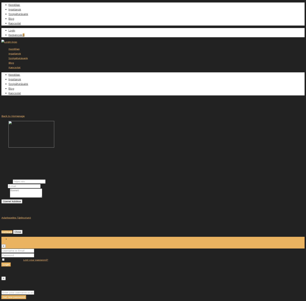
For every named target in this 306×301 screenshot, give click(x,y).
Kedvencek (16, 35)
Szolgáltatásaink (18, 14)
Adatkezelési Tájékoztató (16, 217)
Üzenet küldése (12, 201)
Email (4, 186)
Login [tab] (11, 239)
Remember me (14, 259)
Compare (6, 231)
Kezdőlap (14, 4)
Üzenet (5, 196)
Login (11, 30)
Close (18, 231)
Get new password (14, 297)
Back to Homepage (13, 116)
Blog (11, 18)
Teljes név (7, 181)
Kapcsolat (14, 23)
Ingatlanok (14, 9)
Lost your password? (35, 259)
